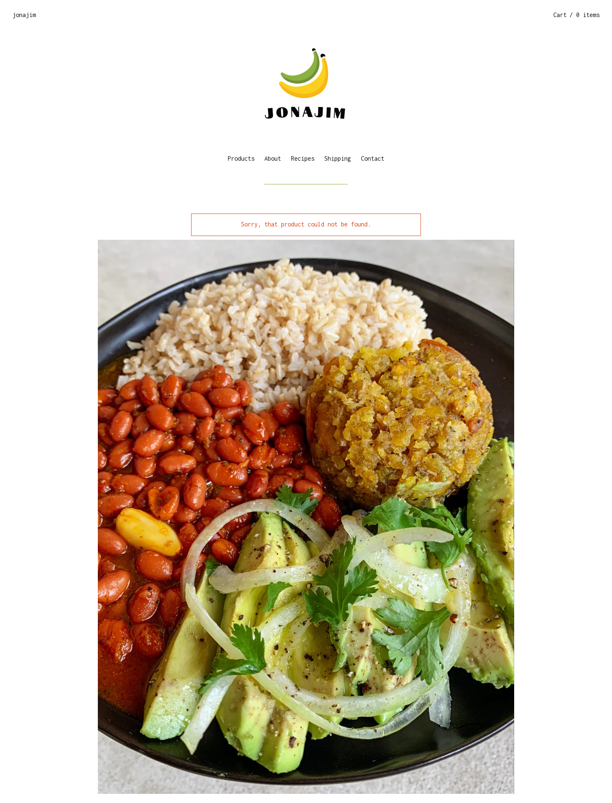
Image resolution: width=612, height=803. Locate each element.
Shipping (337, 158)
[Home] (306, 87)
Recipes (302, 158)
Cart (576, 14)
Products (241, 158)
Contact (372, 158)
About (272, 158)
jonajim (24, 14)
